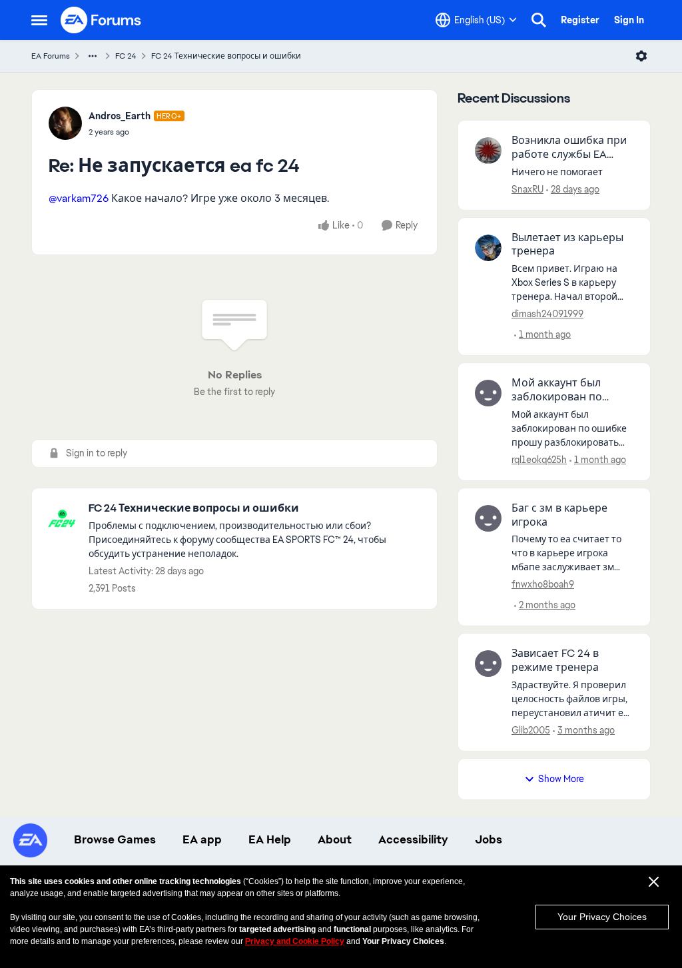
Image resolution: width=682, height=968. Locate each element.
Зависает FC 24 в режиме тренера (555, 660)
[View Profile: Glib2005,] (488, 663)
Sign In (629, 20)
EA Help (269, 839)
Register (580, 20)
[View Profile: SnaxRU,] (488, 150)
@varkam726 (79, 198)
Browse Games (115, 839)
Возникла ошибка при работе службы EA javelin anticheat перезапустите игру (569, 148)
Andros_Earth (120, 116)
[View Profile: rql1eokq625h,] (488, 393)
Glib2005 (531, 730)
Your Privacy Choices (602, 916)
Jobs (488, 839)
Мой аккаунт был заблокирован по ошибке (557, 390)
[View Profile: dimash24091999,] (488, 248)
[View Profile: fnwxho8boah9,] (488, 518)
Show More (561, 779)
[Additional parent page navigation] (93, 56)
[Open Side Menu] (39, 20)
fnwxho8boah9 (543, 584)
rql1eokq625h (539, 460)
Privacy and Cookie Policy (294, 941)
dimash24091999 (547, 314)
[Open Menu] (641, 56)
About (335, 839)
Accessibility (413, 839)
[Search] (539, 20)
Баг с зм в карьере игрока (559, 515)
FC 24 (126, 56)
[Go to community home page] (101, 20)
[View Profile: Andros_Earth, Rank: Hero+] (65, 123)
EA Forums (50, 56)
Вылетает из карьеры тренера (567, 244)
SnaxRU (527, 189)
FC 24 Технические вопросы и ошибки (226, 56)
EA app (202, 839)
